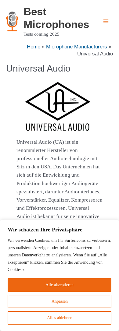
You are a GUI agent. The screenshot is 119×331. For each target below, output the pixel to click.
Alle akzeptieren (59, 285)
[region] (59, 275)
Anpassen (60, 301)
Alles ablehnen (59, 317)
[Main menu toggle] (106, 22)
